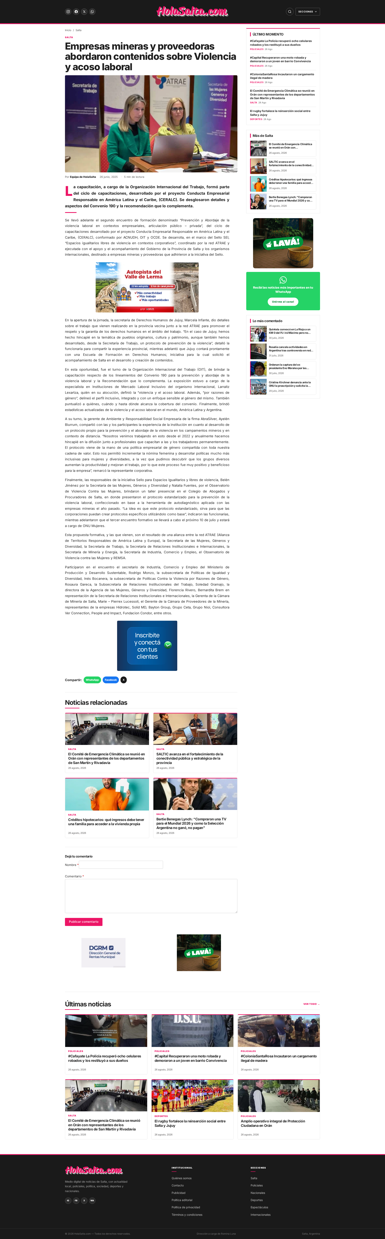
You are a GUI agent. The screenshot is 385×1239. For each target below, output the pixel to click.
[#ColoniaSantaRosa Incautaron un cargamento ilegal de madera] (279, 1031)
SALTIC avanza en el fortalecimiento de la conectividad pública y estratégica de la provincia (189, 758)
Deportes (161, 1116)
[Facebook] (76, 11)
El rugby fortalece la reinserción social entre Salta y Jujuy (280, 112)
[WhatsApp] (92, 11)
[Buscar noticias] (290, 11)
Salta (78, 30)
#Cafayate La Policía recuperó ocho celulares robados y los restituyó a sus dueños (281, 42)
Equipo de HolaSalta (83, 176)
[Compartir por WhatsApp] (8, 604)
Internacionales (261, 1214)
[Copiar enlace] (8, 634)
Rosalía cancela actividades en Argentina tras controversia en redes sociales (291, 350)
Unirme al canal (283, 301)
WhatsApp (92, 679)
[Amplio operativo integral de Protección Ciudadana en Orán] (279, 1096)
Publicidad (178, 1192)
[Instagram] (68, 11)
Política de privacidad (186, 1207)
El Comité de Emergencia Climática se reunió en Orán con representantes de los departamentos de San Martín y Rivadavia (106, 758)
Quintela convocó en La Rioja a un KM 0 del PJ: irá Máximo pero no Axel (289, 333)
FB (76, 1200)
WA (92, 1200)
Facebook (111, 679)
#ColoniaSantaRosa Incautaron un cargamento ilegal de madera (282, 76)
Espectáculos (259, 1207)
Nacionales (258, 1192)
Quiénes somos (181, 1178)
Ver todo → (311, 1004)
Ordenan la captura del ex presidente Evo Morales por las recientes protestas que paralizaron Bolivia (290, 370)
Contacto (178, 1185)
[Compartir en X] (8, 624)
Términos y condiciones (187, 1214)
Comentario (74, 876)
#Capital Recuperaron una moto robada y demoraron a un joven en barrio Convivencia (280, 59)
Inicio (68, 30)
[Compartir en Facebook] (8, 614)
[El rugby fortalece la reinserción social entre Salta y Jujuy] (193, 1096)
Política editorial (182, 1200)
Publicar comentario (83, 922)
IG (68, 1200)
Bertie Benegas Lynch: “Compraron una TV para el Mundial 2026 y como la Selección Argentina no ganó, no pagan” (191, 823)
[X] (84, 11)
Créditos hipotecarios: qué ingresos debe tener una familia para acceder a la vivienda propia (106, 822)
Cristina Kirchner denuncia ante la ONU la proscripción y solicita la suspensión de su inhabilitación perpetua (290, 387)
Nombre (72, 865)
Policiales (75, 1051)
